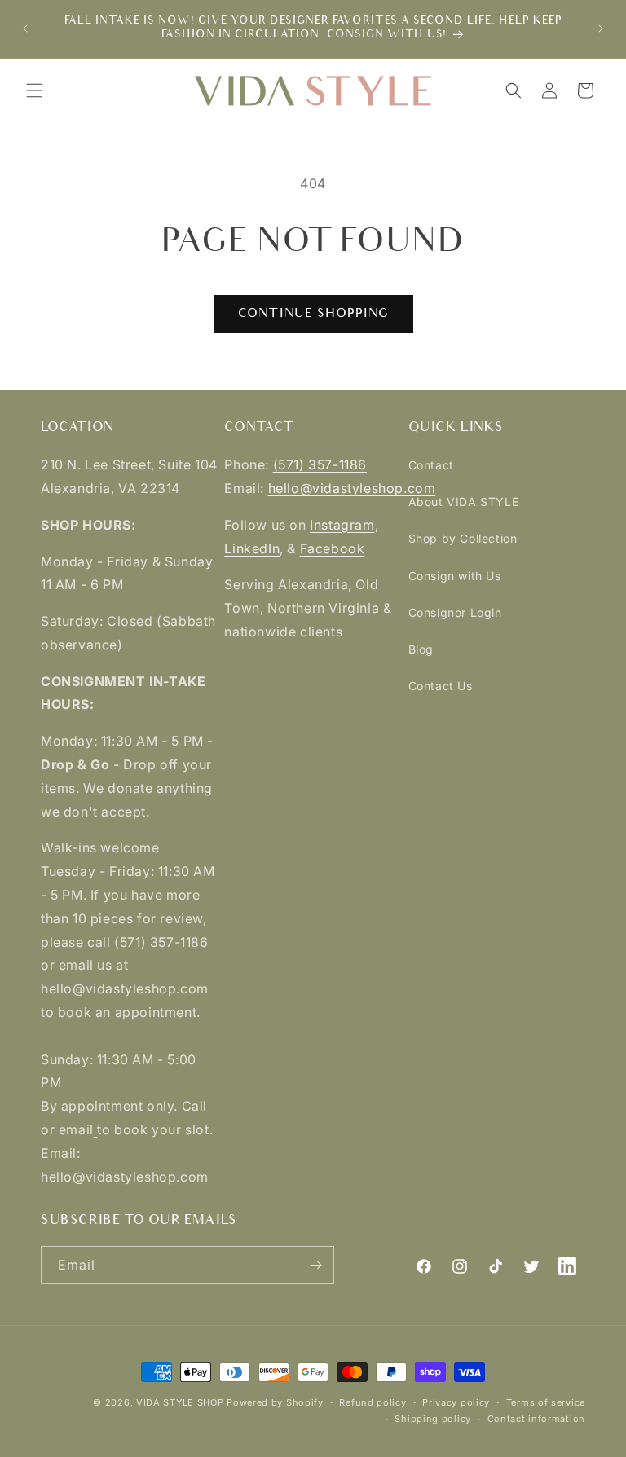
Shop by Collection (463, 538)
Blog (421, 649)
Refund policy (372, 1402)
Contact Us (440, 686)
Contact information (536, 1418)
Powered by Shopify (275, 1402)
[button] (34, 90)
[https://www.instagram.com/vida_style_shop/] (96, 1129)
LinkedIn (252, 548)
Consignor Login (455, 612)
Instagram (342, 525)
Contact (431, 465)
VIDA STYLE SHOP (180, 1402)
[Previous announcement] (25, 28)
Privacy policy (456, 1402)
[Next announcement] (601, 28)
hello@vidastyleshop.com (352, 488)
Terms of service (545, 1402)
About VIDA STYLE (463, 501)
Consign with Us (454, 576)
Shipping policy (433, 1418)
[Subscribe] (315, 1265)
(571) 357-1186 (320, 464)
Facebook (332, 548)
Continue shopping (313, 313)
